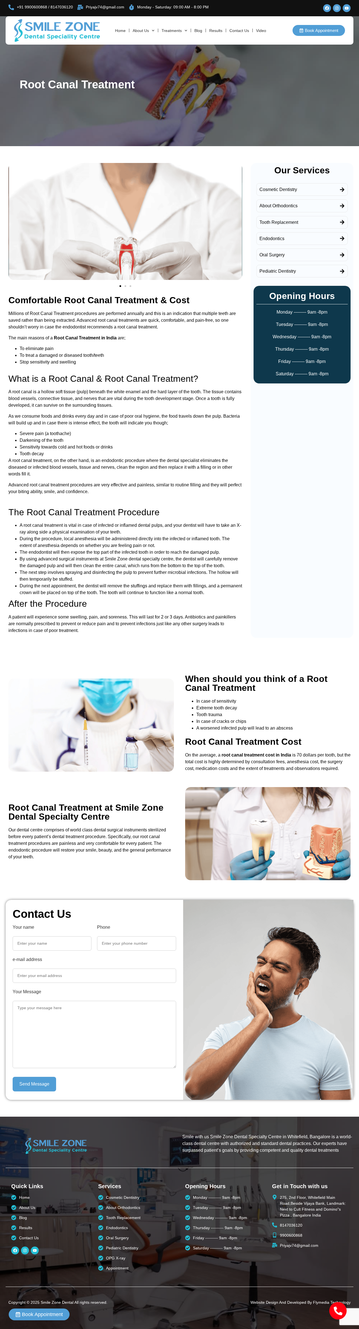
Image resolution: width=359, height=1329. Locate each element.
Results (215, 30)
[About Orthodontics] (342, 205)
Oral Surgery (272, 254)
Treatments (172, 30)
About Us (141, 30)
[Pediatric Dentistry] (342, 271)
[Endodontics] (342, 238)
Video (261, 30)
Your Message (27, 992)
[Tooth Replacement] (342, 222)
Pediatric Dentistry (277, 271)
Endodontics (271, 238)
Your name (23, 927)
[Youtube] (347, 8)
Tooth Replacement (278, 222)
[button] (120, 286)
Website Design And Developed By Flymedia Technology (300, 1302)
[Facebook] (327, 8)
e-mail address (27, 959)
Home (120, 30)
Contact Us (239, 30)
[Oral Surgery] (342, 254)
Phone (103, 927)
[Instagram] (337, 8)
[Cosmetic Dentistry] (342, 189)
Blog (198, 30)
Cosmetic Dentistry (278, 189)
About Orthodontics (278, 205)
